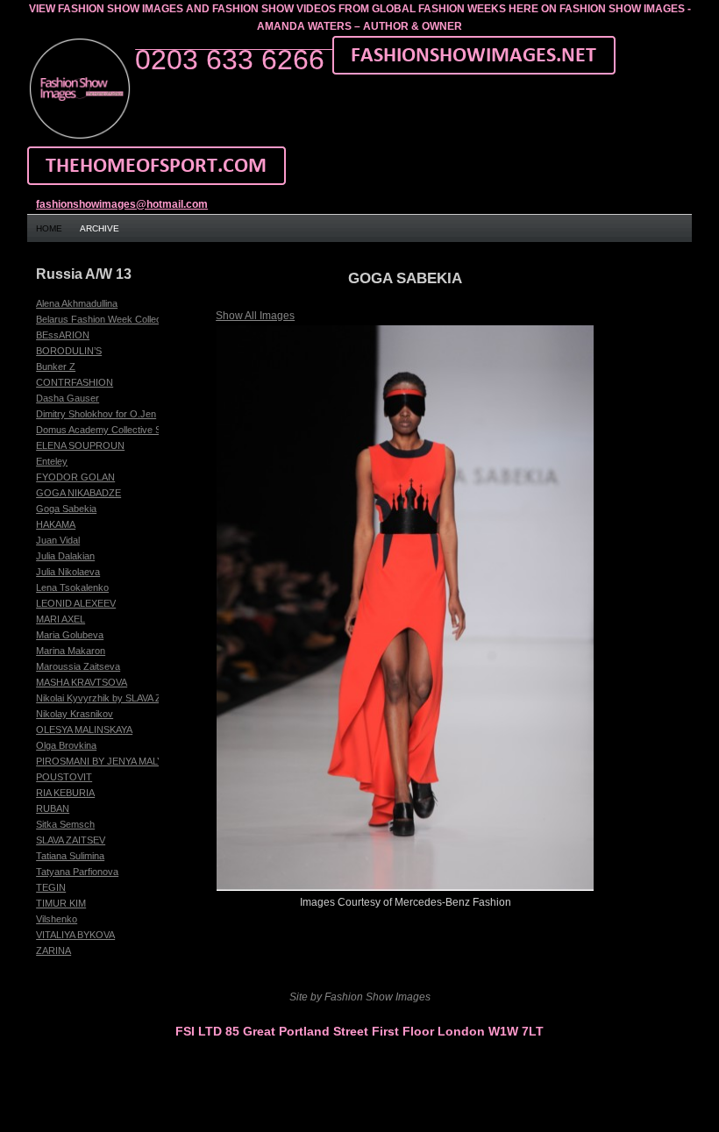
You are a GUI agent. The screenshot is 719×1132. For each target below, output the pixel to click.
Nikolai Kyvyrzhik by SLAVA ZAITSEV (115, 698)
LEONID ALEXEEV (76, 603)
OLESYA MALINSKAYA (84, 729)
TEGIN (51, 887)
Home (49, 228)
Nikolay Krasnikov (74, 713)
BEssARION (62, 335)
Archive (99, 228)
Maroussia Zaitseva (78, 666)
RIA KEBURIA (65, 792)
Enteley (52, 461)
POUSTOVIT (64, 777)
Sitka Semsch (65, 824)
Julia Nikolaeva (68, 571)
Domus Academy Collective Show (107, 429)
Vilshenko (56, 919)
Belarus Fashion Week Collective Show (119, 319)
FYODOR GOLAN (75, 477)
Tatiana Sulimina (70, 856)
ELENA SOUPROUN (80, 445)
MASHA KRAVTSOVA (81, 682)
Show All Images (255, 316)
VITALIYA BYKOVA (75, 934)
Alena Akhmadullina (76, 303)
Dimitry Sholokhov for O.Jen (96, 414)
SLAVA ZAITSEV (70, 840)
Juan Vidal (58, 540)
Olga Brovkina (66, 745)
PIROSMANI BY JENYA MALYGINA (111, 761)
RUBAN (52, 808)
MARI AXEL (60, 619)
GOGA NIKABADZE (78, 493)
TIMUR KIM (61, 903)
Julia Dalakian (65, 556)
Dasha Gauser (67, 398)
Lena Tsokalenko (72, 587)
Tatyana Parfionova (77, 871)
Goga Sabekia (66, 508)
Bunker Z (55, 366)
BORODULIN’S (69, 350)
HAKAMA (55, 524)
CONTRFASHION (74, 382)
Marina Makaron (70, 650)
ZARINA (53, 950)
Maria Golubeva (69, 635)
